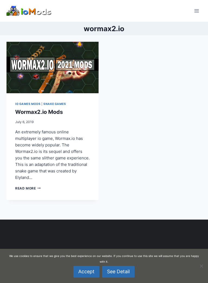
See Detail (118, 271)
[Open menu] (196, 11)
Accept (86, 271)
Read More (28, 188)
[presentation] (52, 67)
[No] (201, 266)
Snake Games (54, 104)
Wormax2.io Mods (39, 112)
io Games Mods (28, 104)
